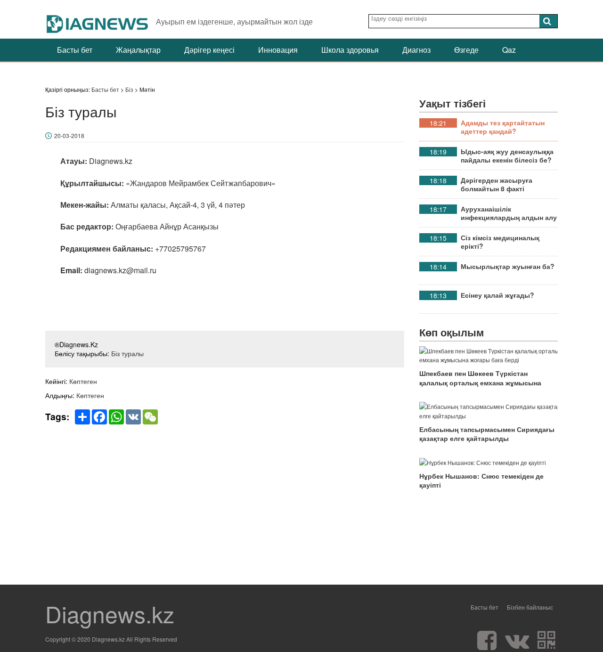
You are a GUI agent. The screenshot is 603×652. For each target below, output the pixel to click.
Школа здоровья (350, 49)
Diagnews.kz (109, 614)
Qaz (509, 49)
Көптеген (83, 381)
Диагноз (416, 49)
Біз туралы (127, 353)
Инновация (278, 49)
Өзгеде (466, 49)
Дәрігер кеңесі (209, 49)
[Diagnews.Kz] (97, 19)
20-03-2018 (69, 135)
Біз (129, 89)
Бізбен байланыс (530, 607)
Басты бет (74, 49)
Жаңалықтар (138, 49)
